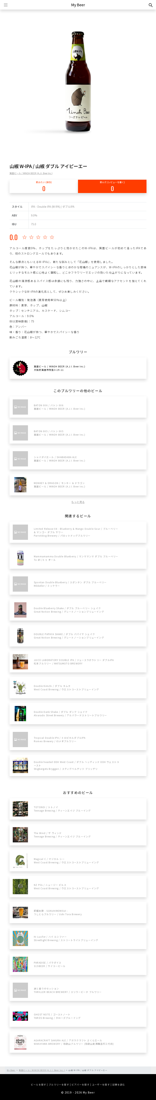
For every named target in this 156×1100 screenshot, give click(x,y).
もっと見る (78, 502)
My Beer (78, 4)
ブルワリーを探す (59, 1084)
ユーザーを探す (101, 1084)
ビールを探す (38, 1084)
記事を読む (118, 1084)
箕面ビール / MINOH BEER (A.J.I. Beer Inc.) (31, 173)
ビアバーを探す (80, 1084)
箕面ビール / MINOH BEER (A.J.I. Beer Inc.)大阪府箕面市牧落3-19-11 (59, 368)
